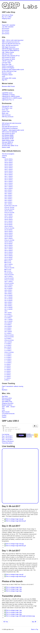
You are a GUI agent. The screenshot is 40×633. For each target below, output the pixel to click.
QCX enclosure (6, 115)
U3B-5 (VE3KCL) (8, 302)
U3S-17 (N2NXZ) (8, 297)
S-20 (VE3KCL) (8, 338)
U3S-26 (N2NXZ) (8, 229)
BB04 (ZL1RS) (7, 262)
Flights (4, 157)
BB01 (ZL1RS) (7, 271)
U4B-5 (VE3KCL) (8, 197)
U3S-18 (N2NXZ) (8, 295)
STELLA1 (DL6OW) (9, 352)
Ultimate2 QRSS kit (7, 142)
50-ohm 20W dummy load (9, 71)
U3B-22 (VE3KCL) (8, 235)
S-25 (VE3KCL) (8, 317)
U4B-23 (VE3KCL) (8, 166)
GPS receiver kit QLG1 (8, 133)
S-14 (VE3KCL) (8, 355)
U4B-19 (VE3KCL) (8, 173)
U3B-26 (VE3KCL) (8, 219)
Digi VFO (4, 80)
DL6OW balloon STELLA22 (10, 205)
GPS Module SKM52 (8, 137)
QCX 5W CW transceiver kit (10, 126)
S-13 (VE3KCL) (8, 357)
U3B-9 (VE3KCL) (8, 286)
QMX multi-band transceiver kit (10, 42)
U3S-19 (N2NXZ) (8, 288)
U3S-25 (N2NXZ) (8, 236)
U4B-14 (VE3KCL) (8, 181)
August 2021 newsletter (8, 25)
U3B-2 (5, 311)
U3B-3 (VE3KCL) (8, 305)
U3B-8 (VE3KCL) (8, 290)
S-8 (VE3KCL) (7, 366)
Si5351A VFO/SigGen (8, 68)
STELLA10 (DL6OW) (9, 267)
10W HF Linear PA (7, 61)
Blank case (5, 113)
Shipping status (6, 18)
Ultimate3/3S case (7, 106)
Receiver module (6, 73)
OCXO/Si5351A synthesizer (10, 128)
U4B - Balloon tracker (8, 52)
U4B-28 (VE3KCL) (8, 159)
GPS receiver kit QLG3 (8, 59)
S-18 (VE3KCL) (8, 345)
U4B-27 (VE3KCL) (8, 160)
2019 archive (5, 28)
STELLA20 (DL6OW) (9, 209)
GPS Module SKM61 (8, 135)
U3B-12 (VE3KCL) (8, 276)
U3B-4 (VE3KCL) (8, 304)
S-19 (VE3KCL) (8, 343)
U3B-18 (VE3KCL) (8, 247)
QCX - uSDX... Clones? (8, 406)
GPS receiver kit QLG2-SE (9, 132)
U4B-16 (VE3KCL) (8, 178)
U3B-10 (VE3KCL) (8, 285)
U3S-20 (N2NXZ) (8, 273)
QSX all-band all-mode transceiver (11, 123)
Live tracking (5, 434)
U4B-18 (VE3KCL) (8, 174)
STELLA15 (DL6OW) (9, 228)
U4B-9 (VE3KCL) (8, 190)
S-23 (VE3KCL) (8, 328)
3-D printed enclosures (8, 413)
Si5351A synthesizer (8, 66)
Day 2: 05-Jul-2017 (7, 438)
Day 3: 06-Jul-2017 (7, 436)
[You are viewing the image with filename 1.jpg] (13, 589)
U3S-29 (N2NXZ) (8, 224)
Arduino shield (6, 147)
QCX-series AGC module (9, 78)
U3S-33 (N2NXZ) (8, 214)
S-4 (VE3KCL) (7, 373)
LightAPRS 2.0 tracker (8, 94)
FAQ (3, 408)
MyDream (4, 390)
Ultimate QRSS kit (7, 144)
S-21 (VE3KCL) (8, 333)
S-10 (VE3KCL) (8, 362)
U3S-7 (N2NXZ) (8, 331)
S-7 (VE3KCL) (7, 367)
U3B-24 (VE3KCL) (8, 231)
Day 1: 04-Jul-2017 (7, 439)
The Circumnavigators (8, 154)
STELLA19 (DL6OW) (9, 212)
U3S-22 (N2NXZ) (8, 257)
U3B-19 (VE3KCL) (8, 245)
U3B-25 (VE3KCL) (8, 226)
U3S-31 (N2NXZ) (8, 221)
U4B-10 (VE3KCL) (8, 188)
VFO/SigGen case (7, 108)
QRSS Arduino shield (8, 140)
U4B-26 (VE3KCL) (8, 162)
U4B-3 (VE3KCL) (8, 200)
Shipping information (7, 403)
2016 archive (5, 34)
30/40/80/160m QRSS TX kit (10, 145)
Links (3, 410)
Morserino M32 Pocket (8, 86)
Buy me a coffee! (7, 17)
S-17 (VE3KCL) (8, 349)
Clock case (5, 110)
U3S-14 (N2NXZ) (8, 307)
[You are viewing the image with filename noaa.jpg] (14, 543)
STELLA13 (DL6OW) (9, 240)
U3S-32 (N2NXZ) (8, 217)
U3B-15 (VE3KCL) (8, 252)
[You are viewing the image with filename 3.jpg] (13, 612)
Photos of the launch (8, 441)
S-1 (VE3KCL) (7, 378)
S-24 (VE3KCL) (8, 324)
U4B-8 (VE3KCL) (8, 192)
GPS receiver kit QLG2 (8, 57)
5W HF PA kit (6, 125)
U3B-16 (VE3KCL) (8, 250)
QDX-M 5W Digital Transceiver (10, 49)
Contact (4, 415)
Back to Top (34, 629)
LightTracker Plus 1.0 (8, 100)
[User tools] (35, 426)
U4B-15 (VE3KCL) (8, 179)
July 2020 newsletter (7, 27)
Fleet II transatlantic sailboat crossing (12, 386)
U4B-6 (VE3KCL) (8, 195)
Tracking (4, 155)
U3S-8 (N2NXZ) (8, 326)
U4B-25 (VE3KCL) (8, 164)
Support (4, 417)
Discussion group (7, 398)
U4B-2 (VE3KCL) (8, 202)
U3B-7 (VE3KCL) (8, 292)
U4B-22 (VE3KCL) (8, 167)
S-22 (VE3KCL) (8, 330)
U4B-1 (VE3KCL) (8, 204)
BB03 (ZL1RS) (7, 266)
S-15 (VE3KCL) (8, 354)
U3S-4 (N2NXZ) (8, 342)
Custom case (5, 111)
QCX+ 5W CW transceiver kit (10, 45)
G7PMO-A (6, 380)
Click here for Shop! (7, 15)
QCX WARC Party (7, 401)
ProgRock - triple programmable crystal (13, 130)
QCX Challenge (6, 400)
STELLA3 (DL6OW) (9, 336)
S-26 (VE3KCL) (8, 314)
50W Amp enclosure (7, 116)
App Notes (5, 396)
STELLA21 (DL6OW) (9, 207)
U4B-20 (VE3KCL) (8, 171)
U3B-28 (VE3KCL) (8, 211)
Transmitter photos (7, 443)
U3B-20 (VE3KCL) (8, 242)
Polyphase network (7, 75)
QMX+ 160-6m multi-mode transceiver (12, 40)
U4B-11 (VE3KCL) (8, 186)
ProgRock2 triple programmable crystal (13, 69)
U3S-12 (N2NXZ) (8, 316)
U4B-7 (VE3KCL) (8, 193)
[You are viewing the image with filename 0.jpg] (13, 587)
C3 (2, 388)
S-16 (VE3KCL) (8, 350)
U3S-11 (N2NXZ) (8, 319)
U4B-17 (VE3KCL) (8, 176)
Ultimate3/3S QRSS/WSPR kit (10, 50)
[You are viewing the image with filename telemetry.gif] (15, 521)
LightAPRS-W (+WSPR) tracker (11, 96)
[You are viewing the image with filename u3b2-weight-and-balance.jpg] (19, 616)
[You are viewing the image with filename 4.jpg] (13, 614)
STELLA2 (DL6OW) (9, 340)
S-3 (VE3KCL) (7, 374)
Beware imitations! (7, 405)
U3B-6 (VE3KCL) (8, 293)
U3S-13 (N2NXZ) (8, 309)
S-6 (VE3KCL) (7, 369)
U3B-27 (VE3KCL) (8, 216)
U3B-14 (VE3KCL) (8, 255)
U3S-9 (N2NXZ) (8, 323)
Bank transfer (6, 412)
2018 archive (5, 30)
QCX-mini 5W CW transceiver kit (11, 43)
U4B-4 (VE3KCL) (8, 198)
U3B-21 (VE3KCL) (8, 238)
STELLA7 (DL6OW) (9, 280)
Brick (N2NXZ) (7, 347)
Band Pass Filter (6, 64)
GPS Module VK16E (7, 139)
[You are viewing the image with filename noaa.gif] (13, 519)
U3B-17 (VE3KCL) (8, 248)
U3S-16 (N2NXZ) (8, 298)
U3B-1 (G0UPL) (8, 312)
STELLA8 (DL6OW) (9, 278)
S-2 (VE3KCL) (7, 376)
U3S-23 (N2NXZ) (8, 254)
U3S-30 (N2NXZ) (8, 223)
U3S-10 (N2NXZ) (8, 321)
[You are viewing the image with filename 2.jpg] (13, 591)
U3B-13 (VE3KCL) (8, 264)
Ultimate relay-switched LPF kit (11, 56)
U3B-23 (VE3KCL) (8, 233)
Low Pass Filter (6, 62)
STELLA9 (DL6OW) (9, 274)
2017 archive (5, 32)
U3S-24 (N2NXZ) (8, 243)
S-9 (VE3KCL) (7, 364)
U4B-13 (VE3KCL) (8, 183)
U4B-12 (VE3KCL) (8, 185)
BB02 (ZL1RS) (7, 269)
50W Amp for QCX (7, 54)
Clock (3, 76)
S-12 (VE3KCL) (8, 359)
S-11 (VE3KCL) (8, 361)
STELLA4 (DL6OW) (9, 335)
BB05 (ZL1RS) (7, 261)
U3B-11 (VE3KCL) (8, 281)
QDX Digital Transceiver (8, 47)
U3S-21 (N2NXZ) (8, 259)
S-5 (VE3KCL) (7, 371)
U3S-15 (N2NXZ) (8, 300)
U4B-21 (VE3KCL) (8, 169)
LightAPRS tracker (7, 93)
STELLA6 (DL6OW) (9, 283)
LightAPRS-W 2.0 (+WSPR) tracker (12, 98)
